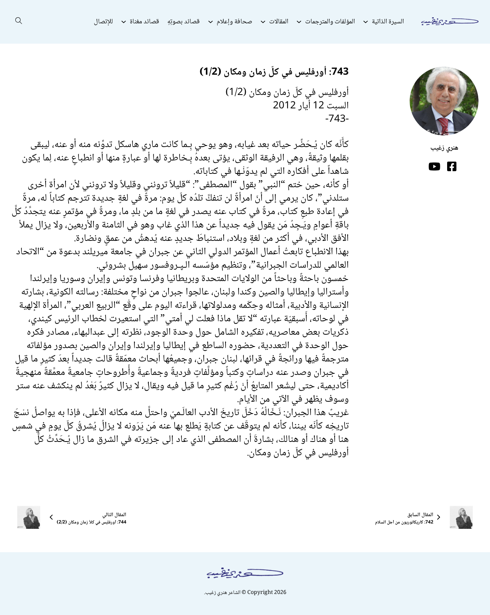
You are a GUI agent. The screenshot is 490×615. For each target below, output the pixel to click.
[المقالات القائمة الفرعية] (263, 22)
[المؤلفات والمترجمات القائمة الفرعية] (299, 22)
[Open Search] (18, 21)
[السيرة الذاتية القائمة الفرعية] (365, 22)
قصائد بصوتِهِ (183, 22)
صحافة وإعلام (234, 22)
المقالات (278, 22)
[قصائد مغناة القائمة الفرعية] (123, 22)
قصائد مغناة (144, 22)
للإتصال (103, 22)
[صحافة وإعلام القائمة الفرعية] (210, 22)
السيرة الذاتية (388, 22)
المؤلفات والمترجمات (330, 22)
